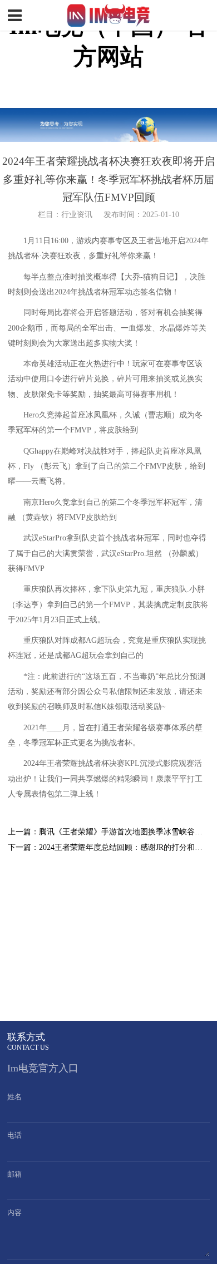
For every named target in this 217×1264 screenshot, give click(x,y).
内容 (14, 1212)
